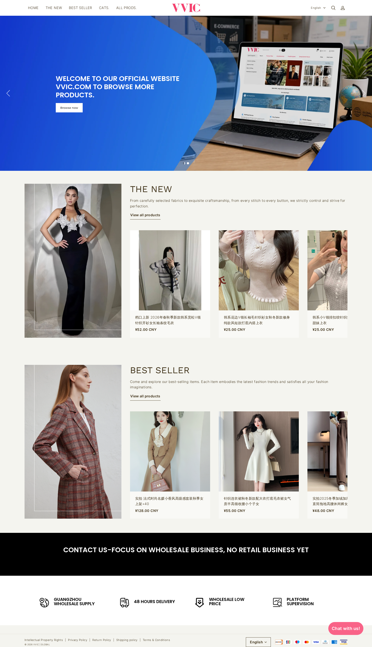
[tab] (184, 163)
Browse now (69, 107)
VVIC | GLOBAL (41, 644)
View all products (145, 215)
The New (54, 8)
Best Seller (80, 8)
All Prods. (126, 8)
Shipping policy (127, 640)
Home (33, 8)
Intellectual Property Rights (44, 640)
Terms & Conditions (156, 640)
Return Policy (101, 640)
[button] (333, 8)
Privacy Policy (77, 640)
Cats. (104, 8)
